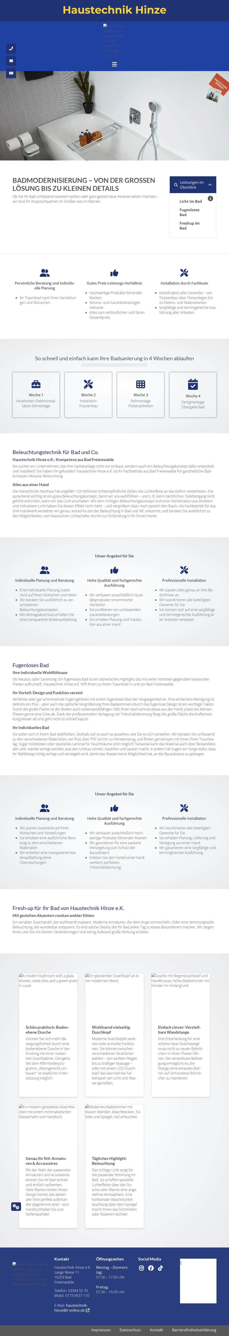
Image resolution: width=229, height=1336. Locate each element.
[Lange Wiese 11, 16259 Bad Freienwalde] (11, 73)
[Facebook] (149, 1267)
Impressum (101, 1330)
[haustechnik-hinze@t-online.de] (11, 61)
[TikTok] (158, 1267)
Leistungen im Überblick (192, 185)
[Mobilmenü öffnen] (114, 63)
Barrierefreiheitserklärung (194, 1330)
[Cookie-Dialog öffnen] (16, 1206)
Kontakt (156, 1330)
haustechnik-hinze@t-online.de (71, 1308)
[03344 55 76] (11, 49)
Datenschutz (130, 1330)
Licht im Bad (191, 201)
